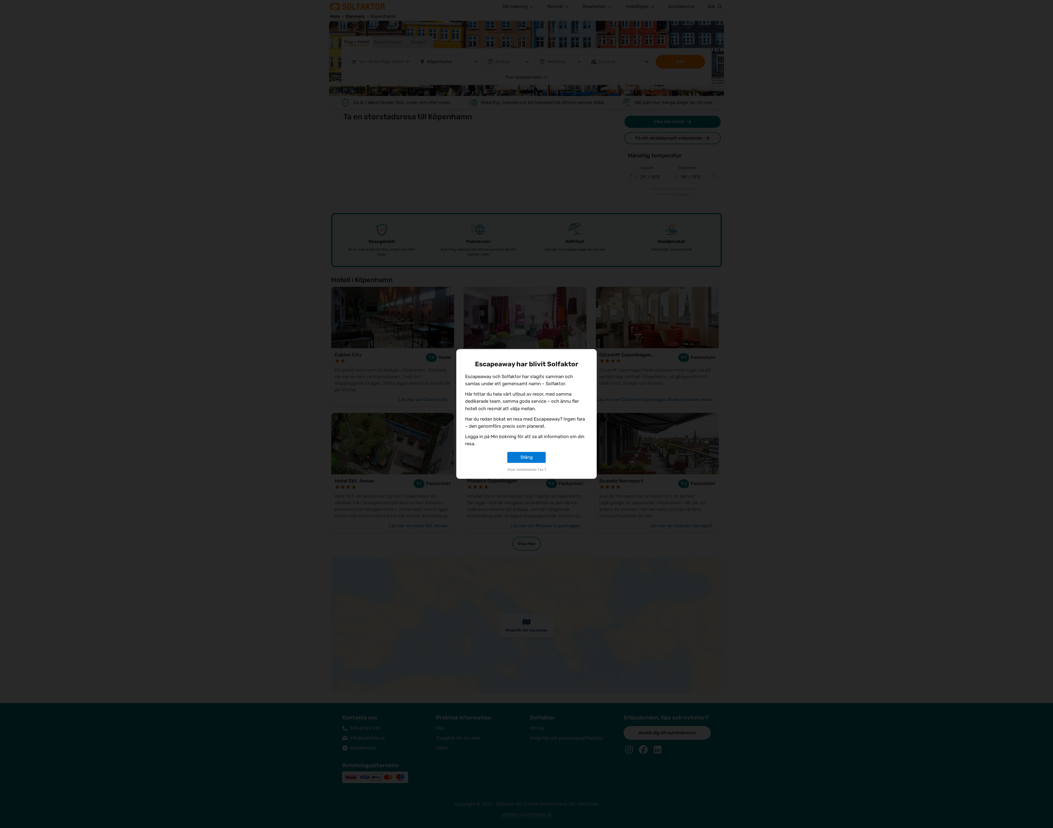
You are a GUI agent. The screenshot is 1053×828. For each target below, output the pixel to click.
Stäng (526, 457)
